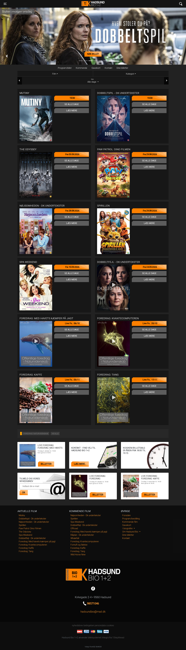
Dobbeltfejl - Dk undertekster (32, 538)
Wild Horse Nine (78, 554)
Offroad (74, 528)
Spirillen (22, 525)
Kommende (81, 68)
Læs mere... (80, 464)
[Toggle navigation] (181, 4)
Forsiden (126, 515)
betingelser (89, 625)
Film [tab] (54, 74)
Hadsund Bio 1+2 (93, 3)
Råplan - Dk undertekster (82, 535)
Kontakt (108, 68)
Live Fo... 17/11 (150, 379)
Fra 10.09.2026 (72, 267)
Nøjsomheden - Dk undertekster (34, 522)
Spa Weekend (25, 535)
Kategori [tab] (130, 74)
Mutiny (22, 515)
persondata (100, 625)
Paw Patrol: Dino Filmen (30, 528)
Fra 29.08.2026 (150, 154)
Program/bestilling (131, 518)
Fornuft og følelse (79, 544)
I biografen (127, 528)
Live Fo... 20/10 (150, 323)
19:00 (72, 98)
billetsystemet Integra (98, 637)
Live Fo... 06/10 (72, 323)
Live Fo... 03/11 (72, 379)
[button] (7, 56)
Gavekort (96, 68)
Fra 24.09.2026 (150, 267)
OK (23, 492)
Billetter (46, 464)
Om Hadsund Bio (130, 531)
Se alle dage (72, 104)
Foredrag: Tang (26, 551)
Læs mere (71, 110)
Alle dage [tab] (92, 81)
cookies (110, 625)
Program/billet (64, 68)
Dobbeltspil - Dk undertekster (32, 518)
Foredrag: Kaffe (26, 548)
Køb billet (93, 54)
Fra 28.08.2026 (72, 210)
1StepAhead (118, 637)
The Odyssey (25, 531)
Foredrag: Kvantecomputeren (33, 544)
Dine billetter (122, 68)
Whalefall (75, 538)
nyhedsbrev (77, 625)
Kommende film (130, 522)
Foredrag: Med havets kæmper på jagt (37, 541)
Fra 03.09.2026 (72, 154)
